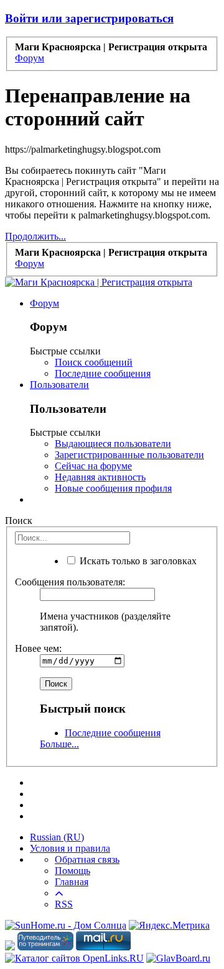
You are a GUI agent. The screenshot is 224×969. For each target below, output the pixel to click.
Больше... (59, 744)
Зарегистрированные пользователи (129, 454)
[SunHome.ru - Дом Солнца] (65, 925)
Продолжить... (35, 236)
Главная (71, 882)
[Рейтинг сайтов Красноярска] (10, 947)
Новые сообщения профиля (113, 488)
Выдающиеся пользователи (113, 443)
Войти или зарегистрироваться (89, 18)
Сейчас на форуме (93, 466)
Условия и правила (70, 848)
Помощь (72, 870)
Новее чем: (38, 648)
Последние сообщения (103, 373)
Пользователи (59, 384)
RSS (64, 904)
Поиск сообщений (94, 362)
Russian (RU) (57, 837)
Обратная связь (87, 859)
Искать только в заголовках (137, 561)
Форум (44, 303)
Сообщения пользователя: (70, 582)
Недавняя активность (100, 477)
